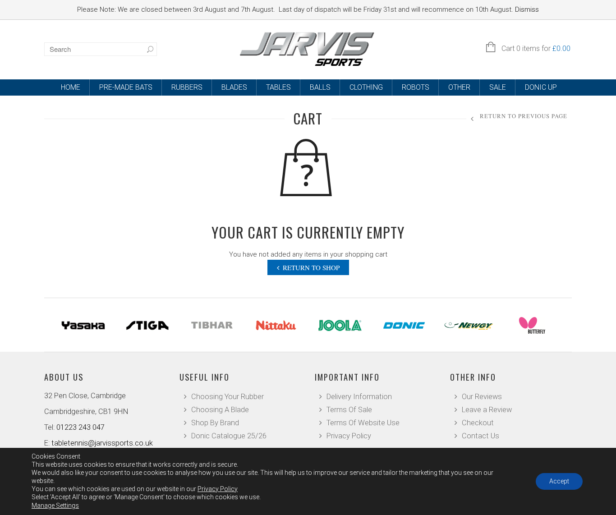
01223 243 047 (80, 427)
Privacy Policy (348, 436)
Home (70, 87)
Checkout (478, 422)
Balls (320, 87)
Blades (234, 87)
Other (459, 87)
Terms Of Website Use (363, 422)
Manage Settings (55, 505)
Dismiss (527, 9)
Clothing (366, 87)
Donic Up (541, 87)
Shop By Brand (215, 422)
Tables (278, 87)
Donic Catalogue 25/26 (229, 436)
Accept (559, 481)
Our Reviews (482, 396)
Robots (415, 87)
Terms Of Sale (349, 409)
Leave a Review (487, 409)
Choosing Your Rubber (227, 396)
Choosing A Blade (220, 409)
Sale (497, 87)
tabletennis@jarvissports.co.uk (102, 443)
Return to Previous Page (523, 116)
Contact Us (480, 436)
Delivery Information (359, 396)
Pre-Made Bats (125, 87)
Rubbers (186, 87)
